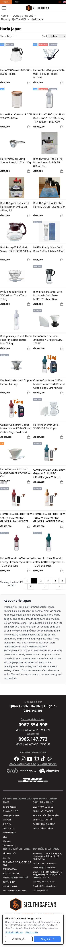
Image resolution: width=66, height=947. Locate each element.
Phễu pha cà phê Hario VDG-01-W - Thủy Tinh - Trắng (13, 295)
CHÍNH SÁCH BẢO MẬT (43, 811)
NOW (24, 890)
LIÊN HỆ (6, 858)
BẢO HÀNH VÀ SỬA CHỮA (44, 824)
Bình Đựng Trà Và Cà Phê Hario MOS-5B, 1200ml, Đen (49, 204)
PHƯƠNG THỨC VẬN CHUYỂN (46, 815)
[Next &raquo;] (59, 586)
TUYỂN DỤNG (9, 882)
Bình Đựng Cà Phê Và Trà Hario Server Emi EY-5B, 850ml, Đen (47, 162)
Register (6, 2)
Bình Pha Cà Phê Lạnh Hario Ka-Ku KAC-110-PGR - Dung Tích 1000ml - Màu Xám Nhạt (49, 118)
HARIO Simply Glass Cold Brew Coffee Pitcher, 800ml (48, 249)
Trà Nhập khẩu (9, 832)
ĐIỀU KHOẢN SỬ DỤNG (43, 807)
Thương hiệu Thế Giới (13, 19)
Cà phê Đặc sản (9, 807)
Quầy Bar (7, 819)
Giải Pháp (7, 824)
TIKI (4, 890)
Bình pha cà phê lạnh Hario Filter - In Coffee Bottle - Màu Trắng (16, 339)
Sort (44, 36)
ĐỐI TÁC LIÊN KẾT (10, 886)
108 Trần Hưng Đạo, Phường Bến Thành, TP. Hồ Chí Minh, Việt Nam (47, 856)
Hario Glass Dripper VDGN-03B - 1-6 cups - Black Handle (49, 73)
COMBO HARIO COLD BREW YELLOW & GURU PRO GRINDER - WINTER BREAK (49, 517)
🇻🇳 (60, 2)
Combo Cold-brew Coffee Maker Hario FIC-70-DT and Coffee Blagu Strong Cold (49, 384)
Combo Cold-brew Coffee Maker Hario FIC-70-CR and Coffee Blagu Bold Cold (15, 428)
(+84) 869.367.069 (48, 863)
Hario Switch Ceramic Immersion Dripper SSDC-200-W (48, 339)
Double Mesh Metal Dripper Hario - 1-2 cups (16, 382)
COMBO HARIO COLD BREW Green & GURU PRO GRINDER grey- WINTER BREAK (49, 473)
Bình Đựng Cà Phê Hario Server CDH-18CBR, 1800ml (15, 249)
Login (17, 2)
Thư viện (6, 841)
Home (4, 15)
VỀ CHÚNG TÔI (9, 853)
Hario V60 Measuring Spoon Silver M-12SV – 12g (15, 160)
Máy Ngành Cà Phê (11, 815)
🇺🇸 (64, 2)
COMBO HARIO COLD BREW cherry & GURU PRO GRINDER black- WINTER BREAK (16, 518)
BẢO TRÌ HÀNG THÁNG (43, 828)
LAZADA (10, 890)
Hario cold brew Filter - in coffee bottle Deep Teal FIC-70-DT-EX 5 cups (49, 562)
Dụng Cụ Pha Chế (23, 15)
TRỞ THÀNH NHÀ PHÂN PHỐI (15, 877)
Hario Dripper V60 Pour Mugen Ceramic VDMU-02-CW (15, 472)
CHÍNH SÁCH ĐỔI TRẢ (42, 819)
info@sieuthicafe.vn (47, 867)
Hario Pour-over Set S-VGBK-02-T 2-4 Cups (46, 426)
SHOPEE (17, 890)
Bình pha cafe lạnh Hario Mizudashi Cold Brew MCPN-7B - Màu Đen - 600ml (47, 295)
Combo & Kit (8, 828)
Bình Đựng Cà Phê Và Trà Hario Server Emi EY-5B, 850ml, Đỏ (14, 206)
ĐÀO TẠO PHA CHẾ (11, 873)
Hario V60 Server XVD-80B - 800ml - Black (16, 71)
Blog (5, 837)
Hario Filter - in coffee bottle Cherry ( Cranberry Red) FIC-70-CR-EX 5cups (16, 562)
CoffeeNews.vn (9, 845)
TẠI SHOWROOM (10, 869)
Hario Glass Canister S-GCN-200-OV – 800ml (16, 116)
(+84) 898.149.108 (48, 881)
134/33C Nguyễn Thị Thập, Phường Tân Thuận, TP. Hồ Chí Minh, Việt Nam (47, 875)
